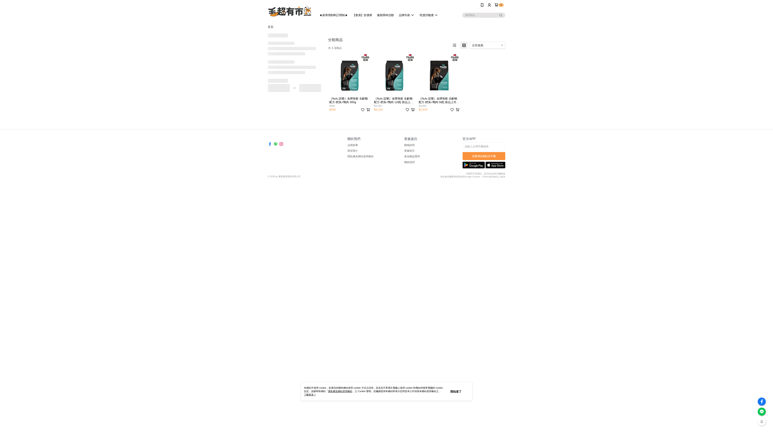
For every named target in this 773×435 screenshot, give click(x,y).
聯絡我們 (409, 162)
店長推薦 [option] (477, 45)
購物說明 (409, 145)
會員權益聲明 (412, 156)
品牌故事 (352, 145)
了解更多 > (310, 394)
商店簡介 (352, 150)
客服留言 (409, 150)
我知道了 (456, 391)
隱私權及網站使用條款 (360, 156)
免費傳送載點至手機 (484, 156)
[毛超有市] (290, 10)
